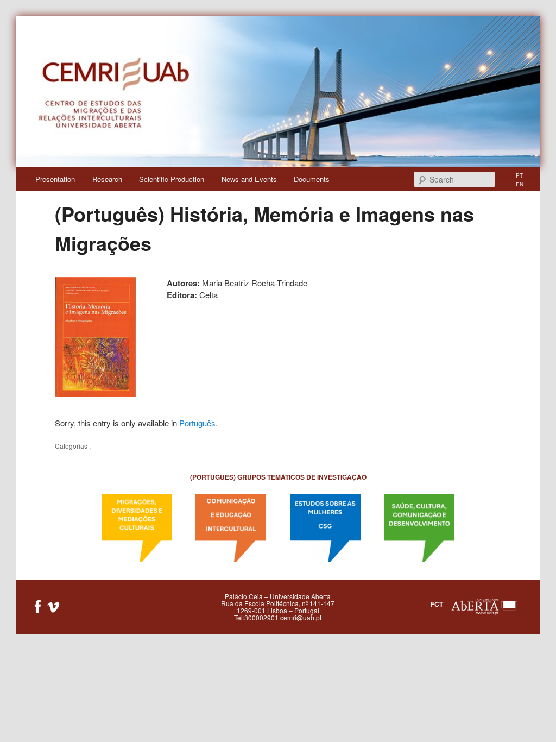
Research (107, 179)
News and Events (249, 179)
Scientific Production (171, 179)
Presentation (55, 179)
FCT (437, 604)
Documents (312, 179)
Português (197, 423)
